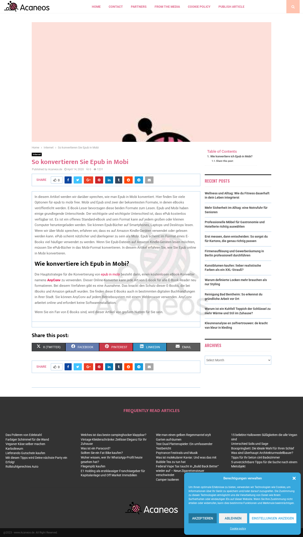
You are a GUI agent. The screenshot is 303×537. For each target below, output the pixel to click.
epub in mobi (110, 274)
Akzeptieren (202, 518)
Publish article (231, 6)
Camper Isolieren (167, 479)
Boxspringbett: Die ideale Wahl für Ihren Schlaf (262, 448)
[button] (294, 478)
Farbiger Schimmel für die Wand (27, 439)
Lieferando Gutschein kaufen (25, 453)
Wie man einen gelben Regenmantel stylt (183, 435)
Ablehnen (233, 518)
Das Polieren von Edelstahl (24, 435)
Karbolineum (14, 448)
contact (116, 6)
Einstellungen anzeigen (273, 518)
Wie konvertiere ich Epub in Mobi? (231, 156)
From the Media (167, 6)
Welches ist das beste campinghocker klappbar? (113, 435)
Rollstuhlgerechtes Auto (22, 466)
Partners (139, 6)
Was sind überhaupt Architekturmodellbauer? (262, 453)
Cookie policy (238, 528)
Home (96, 6)
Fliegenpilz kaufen (93, 466)
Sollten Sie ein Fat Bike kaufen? (102, 453)
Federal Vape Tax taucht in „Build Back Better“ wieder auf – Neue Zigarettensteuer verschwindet (187, 471)
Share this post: (225, 160)
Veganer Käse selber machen (25, 444)
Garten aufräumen (168, 439)
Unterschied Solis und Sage (249, 443)
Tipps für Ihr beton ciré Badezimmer (255, 457)
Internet (37, 154)
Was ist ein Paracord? (95, 448)
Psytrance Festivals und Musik (177, 453)
